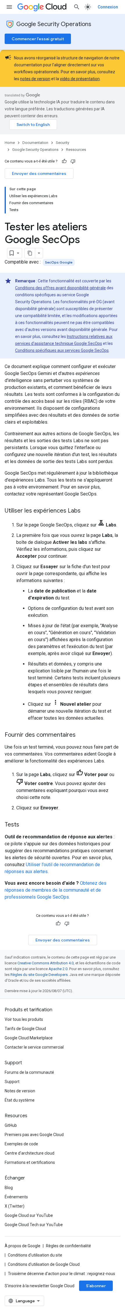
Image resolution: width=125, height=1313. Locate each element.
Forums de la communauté (29, 1072)
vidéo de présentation (80, 78)
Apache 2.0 (58, 969)
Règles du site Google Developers (39, 974)
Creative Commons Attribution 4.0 (45, 963)
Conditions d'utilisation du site (35, 1255)
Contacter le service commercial (34, 1047)
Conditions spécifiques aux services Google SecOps (62, 350)
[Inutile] (73, 161)
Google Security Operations (53, 24)
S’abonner (96, 1285)
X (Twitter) (14, 1206)
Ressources (76, 149)
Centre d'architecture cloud (29, 1153)
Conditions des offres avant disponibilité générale (60, 288)
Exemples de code (21, 1144)
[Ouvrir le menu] (9, 7)
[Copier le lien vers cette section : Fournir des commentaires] (81, 735)
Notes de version (20, 1091)
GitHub (11, 1125)
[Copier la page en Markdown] (30, 253)
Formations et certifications (30, 1162)
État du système (20, 1100)
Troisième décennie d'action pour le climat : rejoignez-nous (61, 1273)
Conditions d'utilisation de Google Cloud (44, 1264)
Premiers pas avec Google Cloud (34, 1134)
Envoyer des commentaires (39, 173)
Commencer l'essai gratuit (38, 38)
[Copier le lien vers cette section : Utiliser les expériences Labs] (86, 511)
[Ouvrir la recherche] (76, 6)
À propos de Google (22, 1245)
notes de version (35, 78)
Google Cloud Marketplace (29, 1038)
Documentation (35, 142)
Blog (9, 1187)
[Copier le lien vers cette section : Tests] (25, 825)
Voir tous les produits (24, 1019)
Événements (16, 1197)
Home (10, 142)
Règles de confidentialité (68, 1245)
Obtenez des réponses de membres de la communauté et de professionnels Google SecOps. (55, 890)
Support (12, 1081)
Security (62, 142)
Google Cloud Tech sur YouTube (34, 1224)
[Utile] (64, 161)
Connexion (108, 7)
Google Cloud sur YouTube (29, 1215)
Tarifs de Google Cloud (25, 1028)
